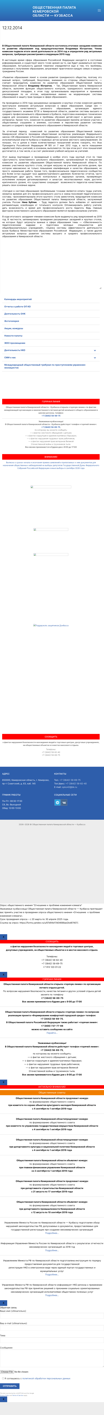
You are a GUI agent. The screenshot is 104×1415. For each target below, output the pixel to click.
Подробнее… (52, 1233)
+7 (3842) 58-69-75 (51, 416)
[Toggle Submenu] (95, 350)
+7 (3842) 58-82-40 (76, 783)
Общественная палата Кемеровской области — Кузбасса (54, 11)
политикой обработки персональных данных (46, 1378)
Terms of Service (17, 1395)
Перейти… (52, 1033)
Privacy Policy (4, 1395)
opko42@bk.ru (69, 787)
